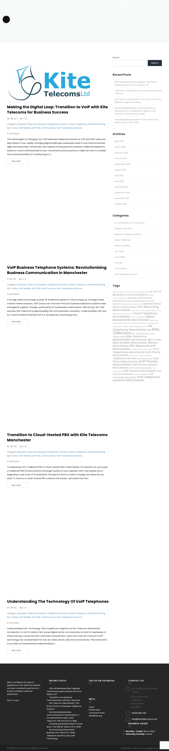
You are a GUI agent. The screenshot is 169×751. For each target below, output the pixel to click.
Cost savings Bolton (138, 317)
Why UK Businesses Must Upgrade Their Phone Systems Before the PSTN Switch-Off (64, 691)
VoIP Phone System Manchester (135, 366)
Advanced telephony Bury (141, 292)
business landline (132, 301)
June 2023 (119, 181)
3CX (57, 6)
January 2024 (121, 158)
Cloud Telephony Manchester (135, 315)
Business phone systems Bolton (132, 304)
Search (116, 57)
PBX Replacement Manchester (134, 347)
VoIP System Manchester (140, 371)
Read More (16, 161)
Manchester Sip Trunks (146, 339)
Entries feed (94, 710)
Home (22, 6)
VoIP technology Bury (141, 374)
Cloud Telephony (78, 124)
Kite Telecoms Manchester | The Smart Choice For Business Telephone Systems (64, 706)
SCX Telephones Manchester (136, 350)
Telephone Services (125, 358)
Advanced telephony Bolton (122, 292)
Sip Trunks (12, 127)
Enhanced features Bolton (138, 323)
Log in (91, 707)
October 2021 (121, 204)
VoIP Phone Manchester (136, 359)
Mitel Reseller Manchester (130, 343)
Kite (149, 329)
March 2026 (120, 147)
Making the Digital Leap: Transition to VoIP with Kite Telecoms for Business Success (57, 109)
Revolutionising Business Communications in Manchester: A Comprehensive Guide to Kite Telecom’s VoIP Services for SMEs (135, 111)
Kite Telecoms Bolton (141, 333)
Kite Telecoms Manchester (130, 338)
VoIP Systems (48, 127)
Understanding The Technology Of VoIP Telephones (58, 601)
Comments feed (96, 713)
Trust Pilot (90, 6)
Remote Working (96, 124)
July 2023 (119, 175)
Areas (76, 6)
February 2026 (121, 152)
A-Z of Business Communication (130, 223)
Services (45, 6)
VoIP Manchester (144, 358)
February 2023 (121, 187)
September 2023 (122, 164)
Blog (67, 6)
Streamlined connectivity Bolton (140, 356)
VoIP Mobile (24, 127)
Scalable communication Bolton (142, 349)
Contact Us (103, 6)
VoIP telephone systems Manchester (136, 378)
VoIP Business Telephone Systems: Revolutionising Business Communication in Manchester (57, 270)
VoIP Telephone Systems (69, 127)
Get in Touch (13, 700)
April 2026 (119, 141)
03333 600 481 (120, 6)
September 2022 (122, 192)
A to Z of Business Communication (137, 293)
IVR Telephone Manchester (132, 328)
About (32, 6)
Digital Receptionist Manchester (134, 318)
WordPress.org (95, 715)
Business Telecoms (27, 124)
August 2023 (120, 170)
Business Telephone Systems (53, 124)
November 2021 (122, 198)
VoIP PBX (36, 127)
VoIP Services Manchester (140, 368)
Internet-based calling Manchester (135, 327)
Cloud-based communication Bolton (143, 311)
